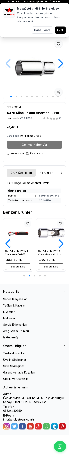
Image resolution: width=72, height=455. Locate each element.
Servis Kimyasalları (15, 299)
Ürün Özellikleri (21, 172)
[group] (34, 68)
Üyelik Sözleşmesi (15, 359)
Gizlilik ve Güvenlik (15, 378)
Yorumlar (46, 172)
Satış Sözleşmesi (14, 366)
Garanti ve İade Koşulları (19, 372)
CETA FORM (12, 250)
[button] (11, 96)
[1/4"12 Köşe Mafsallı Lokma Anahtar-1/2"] (51, 233)
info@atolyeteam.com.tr (18, 419)
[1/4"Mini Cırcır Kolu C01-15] (18, 233)
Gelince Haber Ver (34, 144)
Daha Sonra (42, 30)
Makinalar (9, 318)
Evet (60, 30)
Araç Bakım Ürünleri (16, 331)
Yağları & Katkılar (14, 305)
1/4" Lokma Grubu (30, 135)
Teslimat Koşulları (14, 353)
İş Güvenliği (10, 337)
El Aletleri (9, 311)
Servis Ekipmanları (15, 324)
